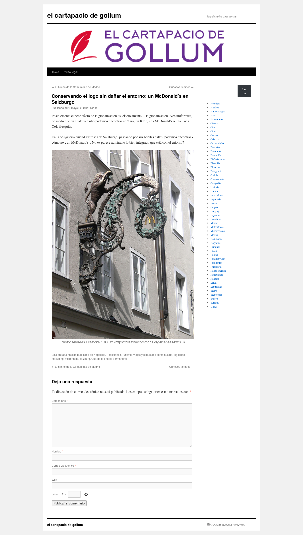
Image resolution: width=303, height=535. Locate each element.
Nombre (57, 451)
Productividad (218, 258)
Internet (214, 203)
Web (54, 479)
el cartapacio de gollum (84, 15)
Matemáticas (217, 227)
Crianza (214, 139)
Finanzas (215, 167)
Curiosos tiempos (181, 87)
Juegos (214, 207)
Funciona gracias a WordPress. (228, 524)
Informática (216, 195)
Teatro (214, 290)
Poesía (214, 250)
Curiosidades (217, 143)
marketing (58, 358)
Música (214, 235)
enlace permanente (116, 358)
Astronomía (217, 119)
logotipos (179, 354)
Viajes (137, 354)
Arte (213, 115)
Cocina (214, 135)
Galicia (214, 175)
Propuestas (216, 262)
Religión (215, 278)
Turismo (127, 354)
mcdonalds (71, 358)
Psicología (216, 266)
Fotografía (216, 171)
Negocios (99, 354)
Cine (213, 127)
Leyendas (215, 215)
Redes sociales (218, 270)
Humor (214, 191)
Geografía (216, 183)
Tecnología (216, 294)
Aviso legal (70, 72)
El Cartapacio (217, 159)
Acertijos (215, 103)
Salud (213, 282)
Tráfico (214, 298)
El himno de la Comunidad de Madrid (76, 87)
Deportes (215, 147)
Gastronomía (217, 179)
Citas (213, 131)
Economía (216, 151)
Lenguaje (215, 211)
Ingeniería (216, 199)
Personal (215, 246)
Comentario (60, 400)
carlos (93, 108)
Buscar (244, 91)
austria (168, 354)
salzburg (85, 358)
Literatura (215, 219)
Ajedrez (215, 107)
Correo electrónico (64, 465)
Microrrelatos (218, 231)
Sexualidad (216, 286)
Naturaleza (216, 239)
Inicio (55, 72)
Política (214, 254)
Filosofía (215, 163)
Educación (216, 155)
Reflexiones (113, 354)
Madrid (214, 223)
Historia (215, 187)
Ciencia (214, 123)
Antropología (217, 111)
